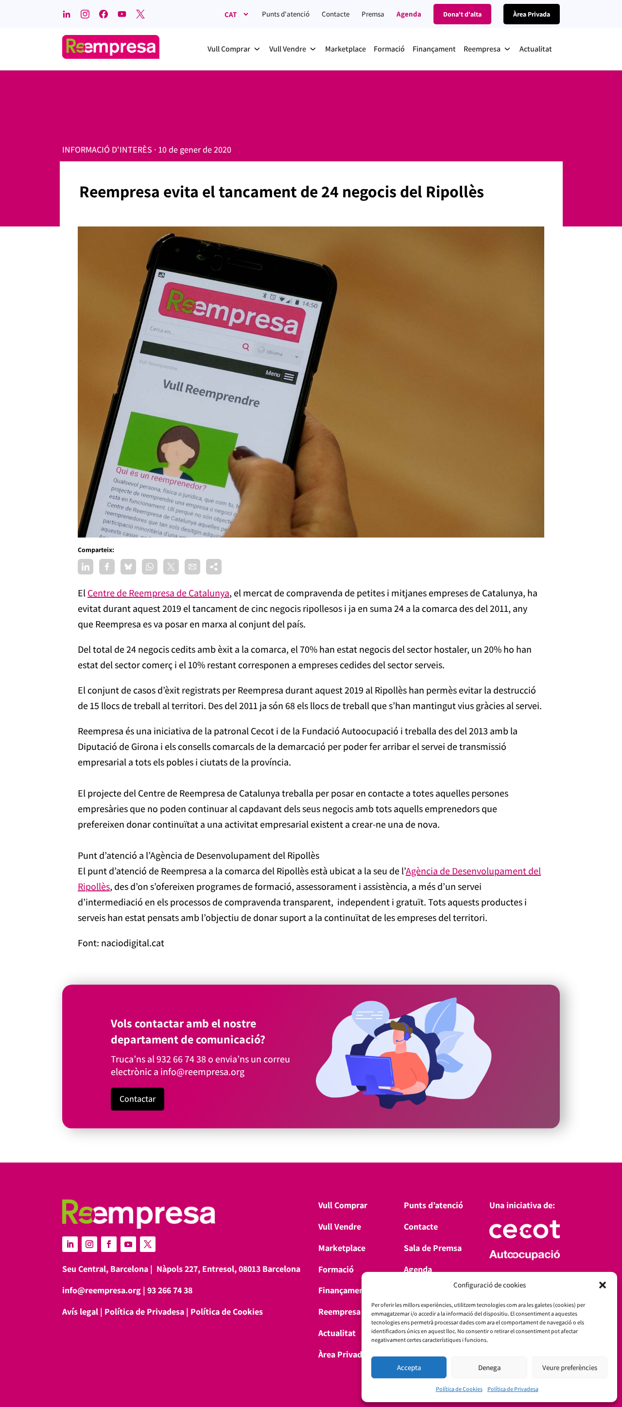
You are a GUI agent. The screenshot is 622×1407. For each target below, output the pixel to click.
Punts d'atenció (286, 13)
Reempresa (339, 1311)
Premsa (373, 13)
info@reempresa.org (202, 1071)
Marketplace (341, 1247)
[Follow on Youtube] (128, 1244)
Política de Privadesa (512, 1388)
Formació (336, 1269)
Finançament (342, 1290)
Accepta (409, 1367)
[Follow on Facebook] (109, 1244)
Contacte (335, 13)
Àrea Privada (342, 1354)
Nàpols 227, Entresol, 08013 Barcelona (228, 1268)
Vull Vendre (339, 1226)
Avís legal (80, 1311)
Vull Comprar (342, 1205)
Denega (489, 1367)
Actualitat (337, 1332)
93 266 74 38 (169, 1290)
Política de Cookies (459, 1388)
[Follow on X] (148, 1244)
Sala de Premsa (433, 1247)
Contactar (138, 1098)
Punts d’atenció (433, 1205)
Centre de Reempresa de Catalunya (158, 593)
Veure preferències (569, 1367)
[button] (602, 1285)
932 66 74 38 (181, 1059)
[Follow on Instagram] (89, 1244)
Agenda (409, 13)
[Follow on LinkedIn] (70, 1244)
